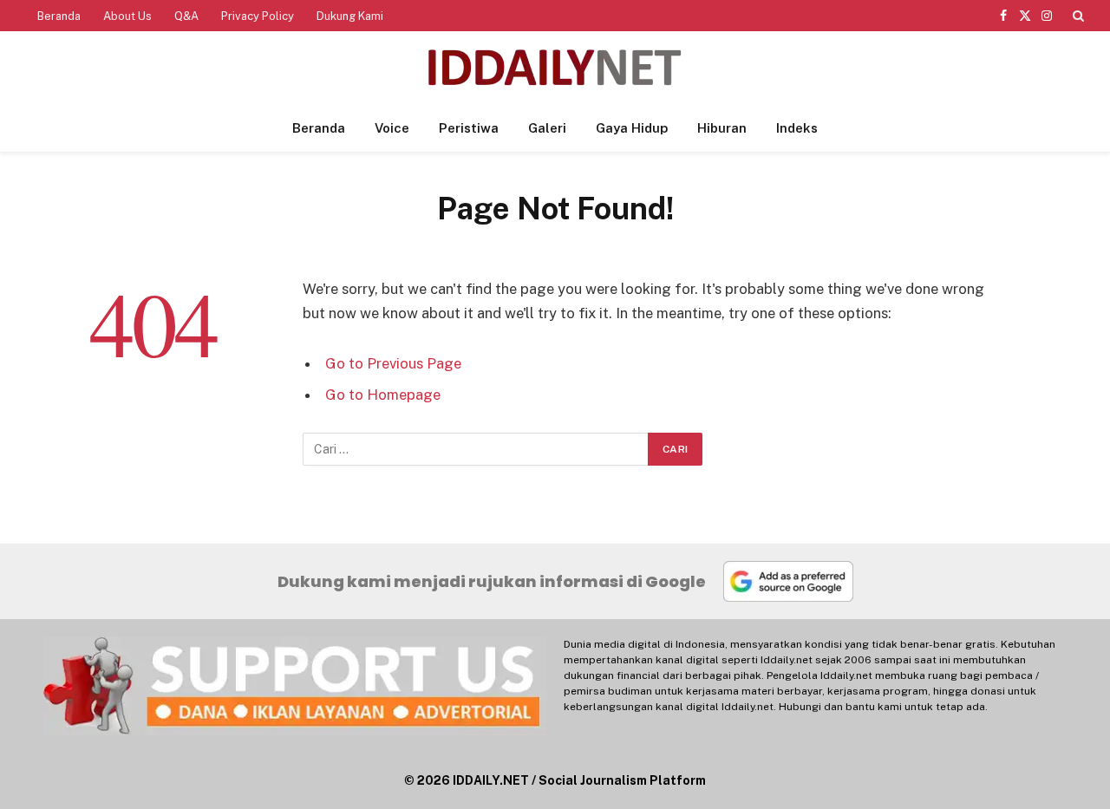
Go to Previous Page (393, 363)
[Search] (1076, 15)
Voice (392, 128)
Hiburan (722, 128)
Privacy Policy (257, 16)
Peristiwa (469, 128)
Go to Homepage (383, 394)
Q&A (186, 16)
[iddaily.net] (555, 68)
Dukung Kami (350, 16)
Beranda (59, 16)
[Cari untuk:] (476, 449)
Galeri (547, 128)
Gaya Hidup (632, 128)
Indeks (797, 128)
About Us (127, 16)
